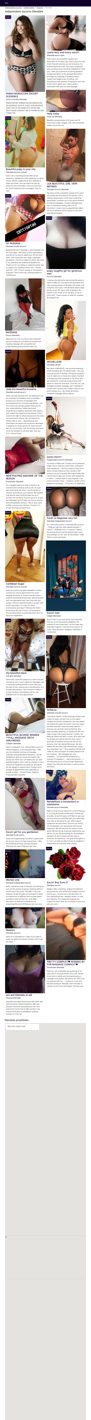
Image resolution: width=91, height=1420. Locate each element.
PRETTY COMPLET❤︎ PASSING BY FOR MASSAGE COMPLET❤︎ (66, 963)
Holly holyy (53, 113)
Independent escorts (13, 8)
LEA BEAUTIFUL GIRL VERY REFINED (62, 185)
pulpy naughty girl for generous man (64, 272)
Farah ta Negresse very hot (62, 518)
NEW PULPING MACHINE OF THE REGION (24, 477)
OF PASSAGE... (14, 243)
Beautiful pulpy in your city (21, 169)
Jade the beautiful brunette (21, 389)
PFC (6, 3)
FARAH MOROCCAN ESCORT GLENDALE (22, 95)
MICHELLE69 (54, 361)
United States (29, 8)
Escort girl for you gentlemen (22, 832)
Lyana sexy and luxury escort (63, 52)
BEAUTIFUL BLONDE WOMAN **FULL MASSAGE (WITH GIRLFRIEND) (22, 738)
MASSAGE (11, 332)
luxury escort (54, 456)
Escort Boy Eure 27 (57, 882)
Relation (10, 930)
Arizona (40, 8)
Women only (13, 879)
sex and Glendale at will (19, 995)
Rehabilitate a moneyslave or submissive (63, 803)
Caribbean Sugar (15, 583)
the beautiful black (16, 673)
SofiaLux (51, 709)
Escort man (53, 612)
